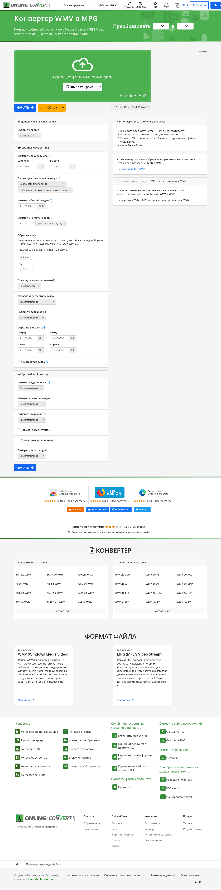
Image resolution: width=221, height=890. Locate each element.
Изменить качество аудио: (34, 398)
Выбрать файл (82, 87)
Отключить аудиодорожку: (37, 440)
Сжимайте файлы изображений (180, 723)
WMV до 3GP (122, 574)
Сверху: (22, 332)
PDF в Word (173, 788)
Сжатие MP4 (174, 758)
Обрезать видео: (28, 235)
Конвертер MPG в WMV (131, 169)
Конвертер (23, 723)
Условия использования (83, 875)
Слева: (22, 344)
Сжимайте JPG (175, 731)
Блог (114, 829)
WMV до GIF (122, 602)
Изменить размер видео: (33, 156)
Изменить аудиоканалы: (33, 382)
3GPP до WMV (55, 574)
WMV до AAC (184, 574)
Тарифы (129, 7)
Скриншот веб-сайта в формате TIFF (132, 768)
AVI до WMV (85, 602)
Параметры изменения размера (38, 178)
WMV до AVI (153, 583)
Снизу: (54, 332)
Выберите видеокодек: (32, 311)
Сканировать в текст (179, 797)
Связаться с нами (191, 875)
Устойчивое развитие (158, 834)
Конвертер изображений (84, 740)
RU (197, 882)
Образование (91, 823)
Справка (141, 6)
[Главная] (17, 864)
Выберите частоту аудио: (33, 450)
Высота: (55, 160)
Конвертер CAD (30, 749)
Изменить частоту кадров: (34, 217)
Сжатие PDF (125, 787)
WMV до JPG (184, 602)
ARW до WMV (86, 592)
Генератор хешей (80, 731)
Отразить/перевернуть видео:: (36, 296)
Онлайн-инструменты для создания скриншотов (128, 726)
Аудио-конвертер (32, 740)
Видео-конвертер (80, 757)
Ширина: (23, 160)
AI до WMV (22, 583)
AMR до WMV (55, 592)
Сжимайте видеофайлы (175, 750)
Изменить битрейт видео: (34, 200)
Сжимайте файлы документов (131, 779)
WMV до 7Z (152, 574)
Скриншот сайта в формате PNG (135, 757)
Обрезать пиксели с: (31, 327)
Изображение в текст (179, 779)
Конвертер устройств (34, 757)
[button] (74, 5)
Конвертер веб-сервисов (84, 766)
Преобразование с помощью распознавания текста (179, 769)
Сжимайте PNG (175, 740)
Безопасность (153, 840)
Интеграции (91, 829)
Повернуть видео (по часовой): (37, 280)
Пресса (116, 840)
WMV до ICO (153, 602)
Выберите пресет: (29, 129)
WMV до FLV (184, 592)
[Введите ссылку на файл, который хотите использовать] (126, 95)
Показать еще (62, 611)
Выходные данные (163, 875)
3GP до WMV (23, 574)
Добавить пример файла (132, 107)
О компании (152, 823)
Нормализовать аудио (34, 429)
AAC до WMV (85, 574)
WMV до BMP (185, 583)
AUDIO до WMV (56, 602)
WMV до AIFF (122, 583)
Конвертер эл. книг (33, 774)
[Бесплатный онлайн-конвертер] (29, 5)
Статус (115, 845)
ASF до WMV (23, 602)
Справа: (55, 344)
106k (99, 509)
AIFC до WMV (86, 583)
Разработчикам (193, 829)
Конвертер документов (35, 766)
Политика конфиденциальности (125, 875)
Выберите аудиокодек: (32, 414)
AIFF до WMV (23, 592)
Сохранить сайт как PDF (133, 735)
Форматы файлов (123, 834)
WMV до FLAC (154, 592)
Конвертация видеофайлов (45, 864)
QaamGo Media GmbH (42, 879)
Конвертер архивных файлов (39, 731)
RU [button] (155, 6)
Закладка (77, 509)
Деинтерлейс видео (33, 361)
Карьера (150, 829)
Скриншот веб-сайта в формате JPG (132, 745)
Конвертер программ (82, 749)
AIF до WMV (54, 583)
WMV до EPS (122, 592)
